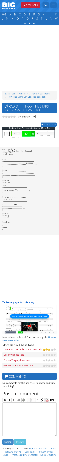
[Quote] (38, 400)
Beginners (31, 5)
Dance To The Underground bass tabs (22, 349)
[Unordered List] (33, 400)
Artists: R (23, 93)
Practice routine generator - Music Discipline (33, 454)
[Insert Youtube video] (47, 400)
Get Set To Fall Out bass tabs (18, 365)
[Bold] (5, 400)
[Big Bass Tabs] (8, 5)
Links (5, 454)
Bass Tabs (10, 93)
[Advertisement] (29, 57)
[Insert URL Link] (19, 400)
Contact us (30, 451)
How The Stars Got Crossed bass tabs (27, 96)
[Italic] (9, 400)
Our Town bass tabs (13, 354)
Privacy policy (46, 451)
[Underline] (14, 400)
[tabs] (42, 400)
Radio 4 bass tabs (41, 93)
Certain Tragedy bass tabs (16, 360)
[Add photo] (52, 400)
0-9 (4, 14)
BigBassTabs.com (38, 448)
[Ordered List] (28, 400)
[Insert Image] (23, 400)
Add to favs (49, 124)
